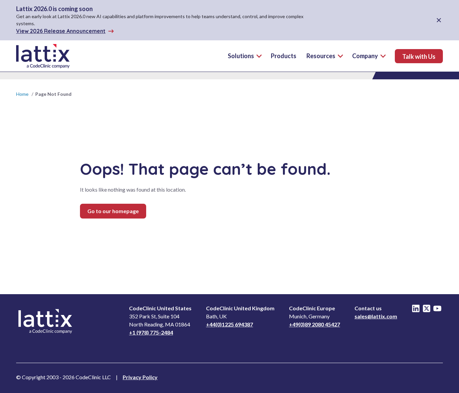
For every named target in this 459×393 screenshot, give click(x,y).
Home (22, 94)
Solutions (241, 56)
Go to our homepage (113, 211)
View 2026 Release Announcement (61, 31)
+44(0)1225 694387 (229, 324)
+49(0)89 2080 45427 (314, 324)
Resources (320, 56)
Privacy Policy (140, 377)
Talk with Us (418, 56)
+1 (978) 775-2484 (151, 332)
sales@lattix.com (375, 316)
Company (365, 56)
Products (283, 56)
